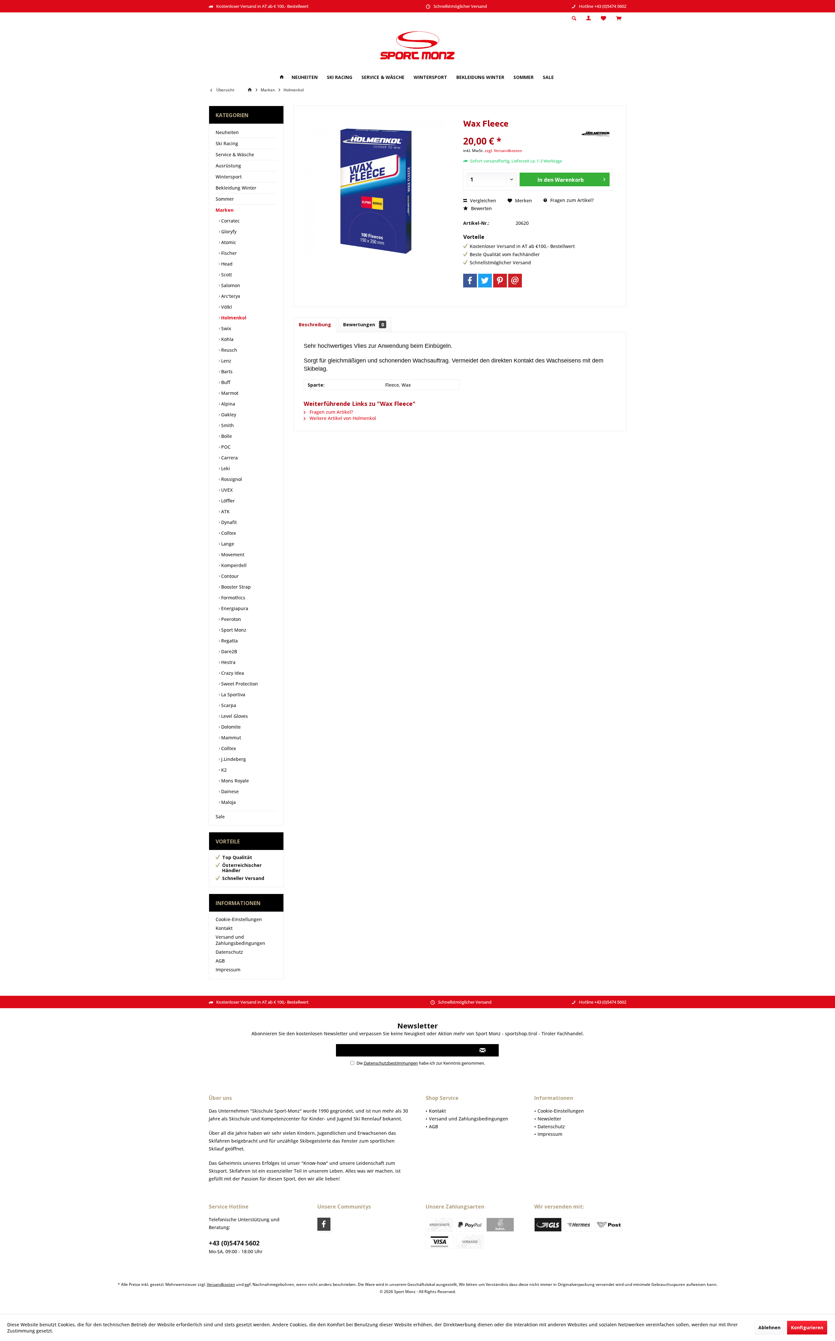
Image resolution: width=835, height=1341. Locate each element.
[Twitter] (485, 280)
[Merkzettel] (603, 18)
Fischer (228, 253)
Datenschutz (229, 952)
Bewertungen (363, 324)
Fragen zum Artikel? (571, 200)
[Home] (282, 77)
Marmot (229, 393)
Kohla (227, 339)
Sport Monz (233, 630)
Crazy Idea (232, 673)
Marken (225, 210)
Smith (227, 425)
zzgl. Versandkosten (503, 150)
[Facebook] (470, 280)
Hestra (227, 662)
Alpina (227, 404)
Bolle (226, 436)
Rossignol (231, 479)
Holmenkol (233, 318)
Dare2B (228, 651)
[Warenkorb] (618, 18)
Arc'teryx (230, 296)
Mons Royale (234, 781)
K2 (223, 770)
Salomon (230, 285)
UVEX (226, 490)
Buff (225, 382)
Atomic (228, 242)
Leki (225, 468)
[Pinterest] (500, 280)
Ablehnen (769, 1327)
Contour (229, 576)
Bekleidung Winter (236, 188)
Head (226, 264)
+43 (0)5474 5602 (234, 1243)
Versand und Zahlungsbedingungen (240, 940)
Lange (227, 544)
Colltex (228, 533)
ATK (225, 511)
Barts (226, 371)
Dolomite (230, 727)
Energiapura (234, 608)
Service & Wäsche (235, 154)
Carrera (229, 458)
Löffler (227, 501)
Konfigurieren (807, 1327)
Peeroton (230, 619)
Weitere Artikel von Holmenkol (342, 418)
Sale (220, 816)
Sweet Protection (239, 684)
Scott (226, 274)
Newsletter (549, 1119)
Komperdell (233, 565)
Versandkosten (221, 1284)
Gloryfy (228, 231)
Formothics (232, 597)
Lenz (225, 361)
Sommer (225, 199)
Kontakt (224, 928)
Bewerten (481, 208)
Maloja (228, 802)
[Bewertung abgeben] (521, 132)
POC (225, 447)
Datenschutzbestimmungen (391, 1063)
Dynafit (228, 522)
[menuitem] (618, 18)
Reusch (228, 350)
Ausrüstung (228, 165)
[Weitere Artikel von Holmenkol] (596, 133)
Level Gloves (234, 716)
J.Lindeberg (233, 759)
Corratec (230, 221)
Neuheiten (227, 132)
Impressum (228, 969)
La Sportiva (232, 694)
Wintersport (229, 177)
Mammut (230, 737)
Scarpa (228, 705)
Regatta (229, 641)
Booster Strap (235, 587)
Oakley (228, 414)
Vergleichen (482, 200)
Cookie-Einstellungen (239, 919)
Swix (225, 328)
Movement (232, 554)
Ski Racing (227, 143)
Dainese (229, 791)
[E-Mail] (515, 280)
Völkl (226, 307)
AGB (220, 961)
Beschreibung (315, 324)
